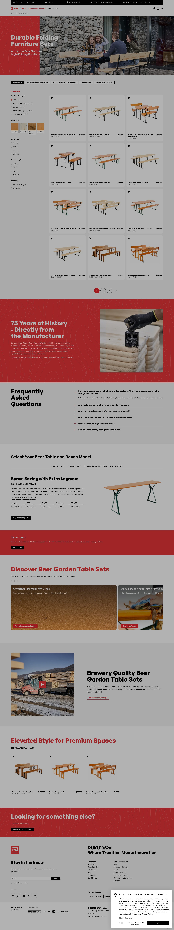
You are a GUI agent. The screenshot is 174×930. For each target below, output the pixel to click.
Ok (158, 923)
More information (126, 918)
